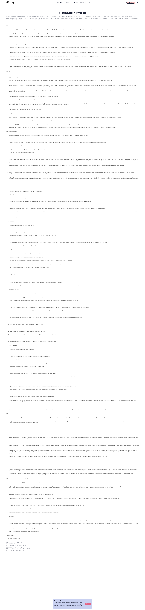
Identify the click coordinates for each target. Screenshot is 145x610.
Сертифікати (83, 2)
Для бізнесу (67, 2)
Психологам (75, 2)
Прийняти (88, 603)
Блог (90, 2)
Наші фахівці (59, 2)
